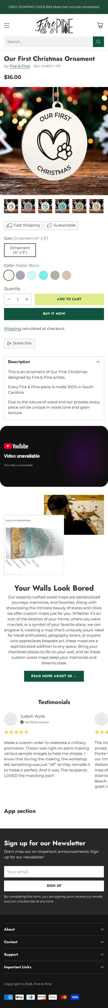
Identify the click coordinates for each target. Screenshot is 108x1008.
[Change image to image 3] (45, 206)
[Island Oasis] (43, 275)
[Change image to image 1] (11, 206)
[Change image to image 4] (62, 206)
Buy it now (54, 313)
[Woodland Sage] (55, 275)
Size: (26, 238)
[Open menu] (7, 25)
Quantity (12, 288)
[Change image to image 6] (96, 206)
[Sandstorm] (66, 275)
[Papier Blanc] (9, 275)
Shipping (12, 328)
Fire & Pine (20, 66)
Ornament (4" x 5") (20, 250)
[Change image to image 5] (79, 206)
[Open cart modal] (100, 25)
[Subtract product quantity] (8, 299)
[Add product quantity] (26, 299)
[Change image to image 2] (28, 206)
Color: (21, 265)
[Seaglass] (32, 275)
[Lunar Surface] (20, 275)
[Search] (98, 41)
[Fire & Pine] (54, 25)
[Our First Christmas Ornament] (54, 141)
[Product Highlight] (54, 456)
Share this (22, 343)
